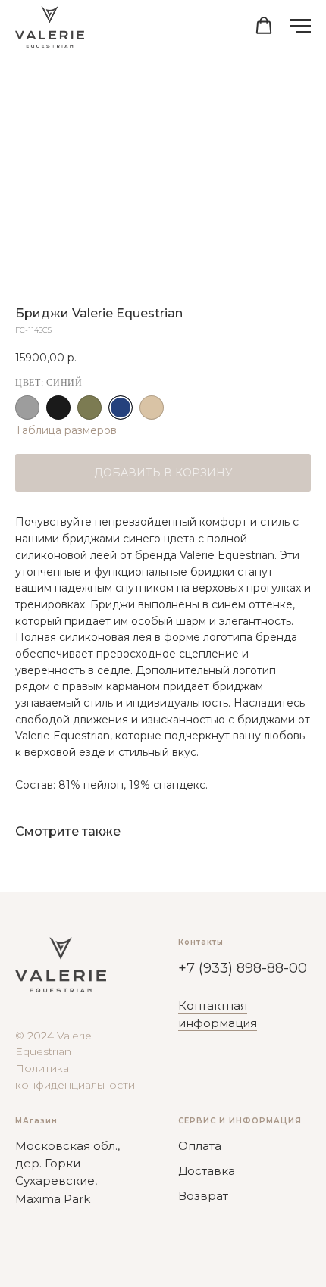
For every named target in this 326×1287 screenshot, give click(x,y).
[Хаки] (89, 407)
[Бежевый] (151, 407)
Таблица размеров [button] (66, 430)
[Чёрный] (58, 407)
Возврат (203, 1196)
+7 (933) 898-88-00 (242, 968)
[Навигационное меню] (300, 26)
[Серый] (27, 407)
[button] (264, 26)
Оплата (199, 1146)
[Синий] (120, 407)
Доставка (206, 1171)
